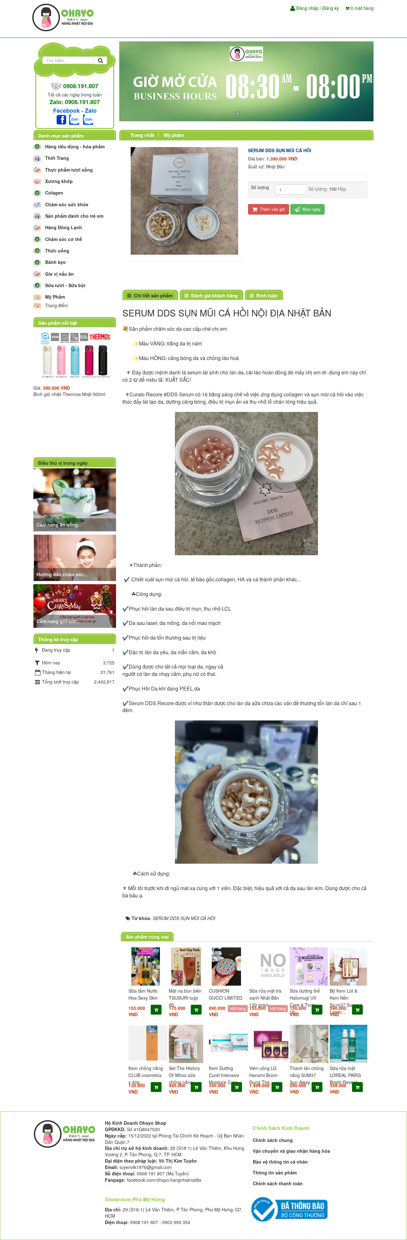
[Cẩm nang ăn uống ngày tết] (75, 499)
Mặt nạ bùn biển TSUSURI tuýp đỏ (185, 998)
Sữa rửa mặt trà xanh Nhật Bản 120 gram (265, 998)
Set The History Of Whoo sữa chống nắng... (184, 1075)
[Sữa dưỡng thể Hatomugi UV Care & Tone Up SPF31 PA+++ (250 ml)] (307, 966)
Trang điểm (56, 305)
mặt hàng (362, 8)
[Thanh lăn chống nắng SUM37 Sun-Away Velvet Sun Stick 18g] (307, 1044)
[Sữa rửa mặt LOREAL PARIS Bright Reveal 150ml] (347, 1044)
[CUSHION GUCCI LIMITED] (226, 966)
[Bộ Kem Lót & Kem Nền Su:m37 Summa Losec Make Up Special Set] (347, 966)
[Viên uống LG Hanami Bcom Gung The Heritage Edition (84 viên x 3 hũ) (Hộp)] (266, 1044)
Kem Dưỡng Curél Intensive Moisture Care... (225, 1075)
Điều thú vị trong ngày (62, 462)
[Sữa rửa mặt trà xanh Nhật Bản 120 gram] (266, 965)
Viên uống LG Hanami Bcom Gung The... (263, 1075)
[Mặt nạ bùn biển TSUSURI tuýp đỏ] (186, 966)
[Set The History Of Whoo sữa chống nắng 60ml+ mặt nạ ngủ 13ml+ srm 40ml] (186, 1044)
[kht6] (246, 81)
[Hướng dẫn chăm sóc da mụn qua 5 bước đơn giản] (75, 557)
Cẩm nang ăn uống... (59, 524)
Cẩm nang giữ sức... (58, 621)
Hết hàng (238, 1008)
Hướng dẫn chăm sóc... (62, 574)
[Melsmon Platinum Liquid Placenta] (89, 369)
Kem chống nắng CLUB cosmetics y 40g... (145, 1075)
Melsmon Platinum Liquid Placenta (82, 420)
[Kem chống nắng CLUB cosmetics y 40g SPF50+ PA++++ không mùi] (145, 1043)
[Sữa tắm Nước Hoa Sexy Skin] (145, 966)
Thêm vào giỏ (272, 209)
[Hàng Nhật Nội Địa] (63, 17)
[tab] (150, 295)
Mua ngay (311, 209)
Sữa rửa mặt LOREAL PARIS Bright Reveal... (345, 1075)
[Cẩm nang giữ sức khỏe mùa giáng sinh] (75, 605)
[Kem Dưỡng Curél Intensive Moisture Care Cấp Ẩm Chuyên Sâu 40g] (226, 1041)
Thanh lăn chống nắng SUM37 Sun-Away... (307, 1075)
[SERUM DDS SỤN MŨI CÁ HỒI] (185, 200)
